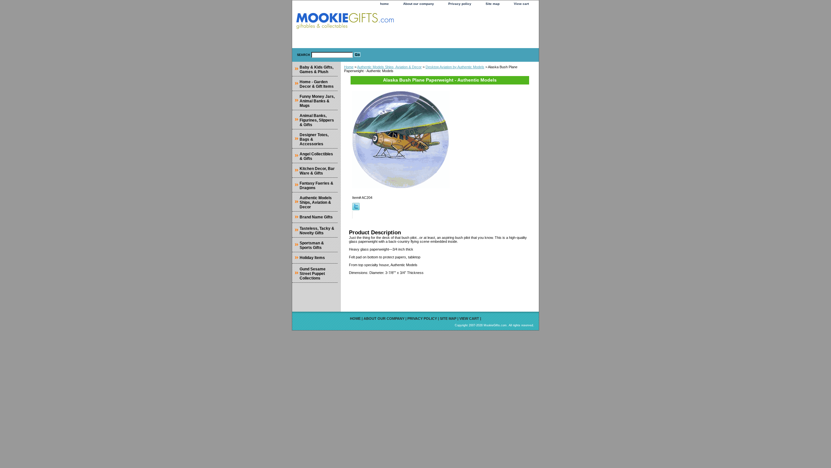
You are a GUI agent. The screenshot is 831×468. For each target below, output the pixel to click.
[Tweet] (356, 209)
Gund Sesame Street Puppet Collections (313, 273)
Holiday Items (312, 257)
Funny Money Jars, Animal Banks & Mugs (317, 101)
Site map (493, 4)
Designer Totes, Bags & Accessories (314, 139)
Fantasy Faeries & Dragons (316, 185)
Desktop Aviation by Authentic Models (455, 67)
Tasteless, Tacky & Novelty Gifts (317, 230)
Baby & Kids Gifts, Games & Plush (316, 69)
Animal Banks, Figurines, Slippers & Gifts (317, 120)
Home (348, 67)
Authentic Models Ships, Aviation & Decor (389, 67)
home (384, 4)
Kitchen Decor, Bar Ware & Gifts (317, 171)
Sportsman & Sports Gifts (312, 245)
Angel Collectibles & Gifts (316, 156)
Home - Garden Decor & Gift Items (317, 84)
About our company (418, 4)
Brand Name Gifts (316, 217)
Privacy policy (459, 4)
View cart (521, 4)
